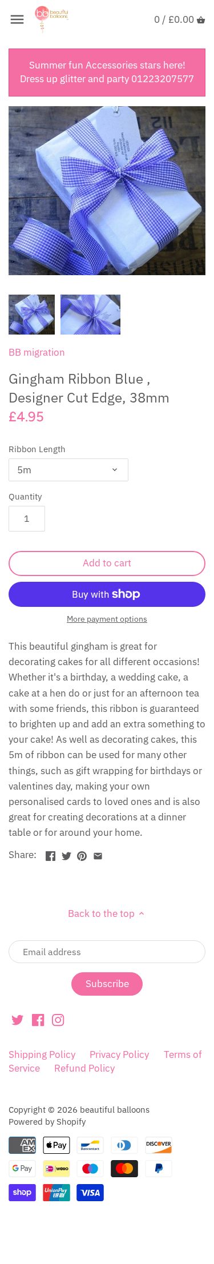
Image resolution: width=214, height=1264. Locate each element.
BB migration (37, 352)
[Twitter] (17, 1020)
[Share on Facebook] (50, 853)
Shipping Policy (42, 1054)
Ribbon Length (37, 449)
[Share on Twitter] (66, 853)
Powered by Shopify (47, 1121)
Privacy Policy (119, 1054)
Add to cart (107, 563)
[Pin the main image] (82, 853)
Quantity (25, 496)
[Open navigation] (17, 19)
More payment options (107, 619)
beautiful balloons (115, 1109)
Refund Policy (84, 1068)
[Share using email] (98, 853)
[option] (32, 315)
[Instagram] (58, 1020)
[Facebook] (38, 1020)
